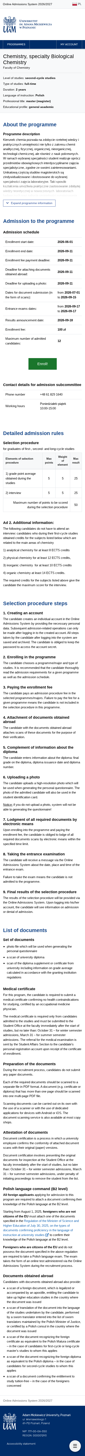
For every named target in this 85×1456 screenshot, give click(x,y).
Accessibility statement (21, 1443)
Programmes (16, 44)
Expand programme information (31, 203)
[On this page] (75, 1446)
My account (69, 44)
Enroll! (42, 364)
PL (79, 4)
